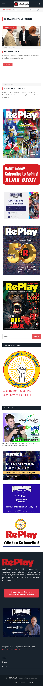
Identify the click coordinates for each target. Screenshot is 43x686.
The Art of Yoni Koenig (14, 51)
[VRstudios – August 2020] (21, 73)
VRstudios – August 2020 (15, 88)
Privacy (4, 662)
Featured (7, 64)
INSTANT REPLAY (9, 27)
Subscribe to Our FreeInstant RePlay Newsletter (21, 593)
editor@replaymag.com (11, 649)
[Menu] (3, 4)
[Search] (39, 4)
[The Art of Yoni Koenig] (21, 36)
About (4, 658)
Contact (5, 666)
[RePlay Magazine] (21, 4)
